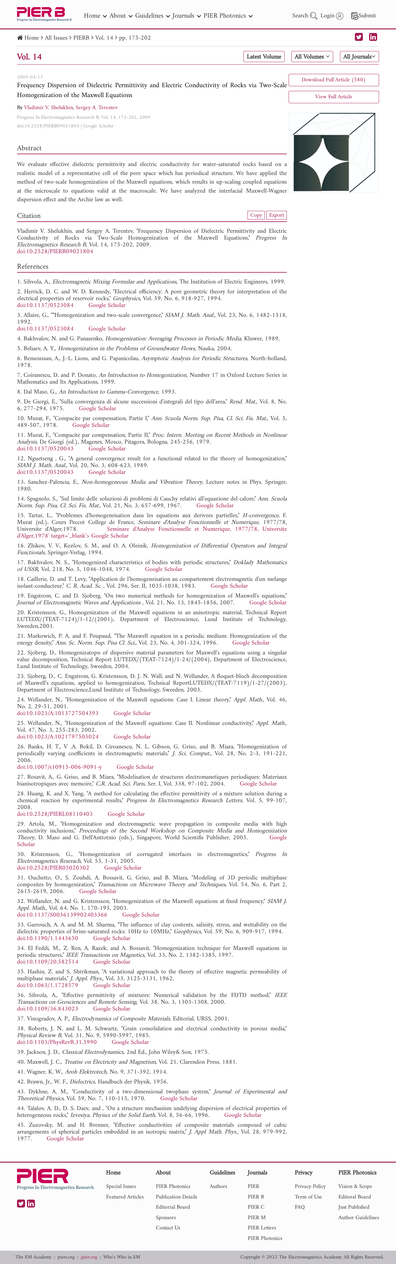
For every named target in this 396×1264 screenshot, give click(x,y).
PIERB (81, 38)
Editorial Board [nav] (173, 1207)
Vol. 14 (104, 38)
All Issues (56, 38)
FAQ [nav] (300, 1207)
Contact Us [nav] (168, 1228)
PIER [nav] (253, 1186)
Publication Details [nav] (176, 1197)
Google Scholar (98, 126)
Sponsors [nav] (166, 1218)
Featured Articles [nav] (125, 1197)
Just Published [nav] (353, 1207)
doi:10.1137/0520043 (45, 449)
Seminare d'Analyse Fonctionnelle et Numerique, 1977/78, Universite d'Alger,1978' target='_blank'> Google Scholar (152, 533)
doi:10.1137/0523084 (45, 305)
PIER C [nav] (256, 1207)
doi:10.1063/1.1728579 (47, 985)
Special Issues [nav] (121, 1186)
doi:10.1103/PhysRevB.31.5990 (57, 1042)
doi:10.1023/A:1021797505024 (58, 737)
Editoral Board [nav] (354, 1197)
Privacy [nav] (303, 1173)
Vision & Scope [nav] (355, 1186)
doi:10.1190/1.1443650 (47, 938)
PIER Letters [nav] (262, 1228)
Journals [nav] (183, 16)
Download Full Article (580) (334, 80)
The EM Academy (33, 1257)
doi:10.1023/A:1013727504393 (58, 713)
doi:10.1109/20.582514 (47, 962)
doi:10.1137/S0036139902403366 (62, 915)
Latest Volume (264, 57)
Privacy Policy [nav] (310, 1186)
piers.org (66, 1257)
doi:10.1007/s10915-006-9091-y (59, 767)
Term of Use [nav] (308, 1197)
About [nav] (118, 16)
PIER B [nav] (256, 1197)
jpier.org (89, 1257)
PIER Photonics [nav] (225, 16)
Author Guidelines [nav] (358, 1218)
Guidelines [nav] (149, 16)
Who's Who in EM (121, 1257)
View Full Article (333, 97)
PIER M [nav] (257, 1218)
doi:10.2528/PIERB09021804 (48, 126)
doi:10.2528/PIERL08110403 (55, 814)
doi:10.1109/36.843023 (47, 1009)
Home (31, 38)
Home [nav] (92, 16)
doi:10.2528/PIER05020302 (53, 868)
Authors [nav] (218, 1186)
